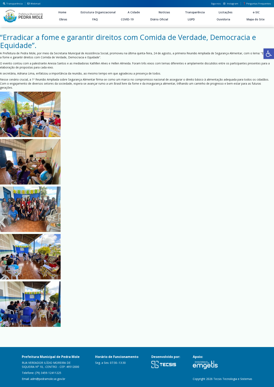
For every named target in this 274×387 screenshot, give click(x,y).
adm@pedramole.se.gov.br (47, 379)
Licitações (225, 12)
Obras (63, 19)
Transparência (14, 3)
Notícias (164, 12)
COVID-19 (127, 19)
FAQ (95, 19)
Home (62, 12)
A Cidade (134, 12)
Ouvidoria (223, 19)
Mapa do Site (256, 19)
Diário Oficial (159, 19)
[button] (268, 53)
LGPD (191, 19)
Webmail (35, 3)
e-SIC (256, 12)
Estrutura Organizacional (98, 12)
